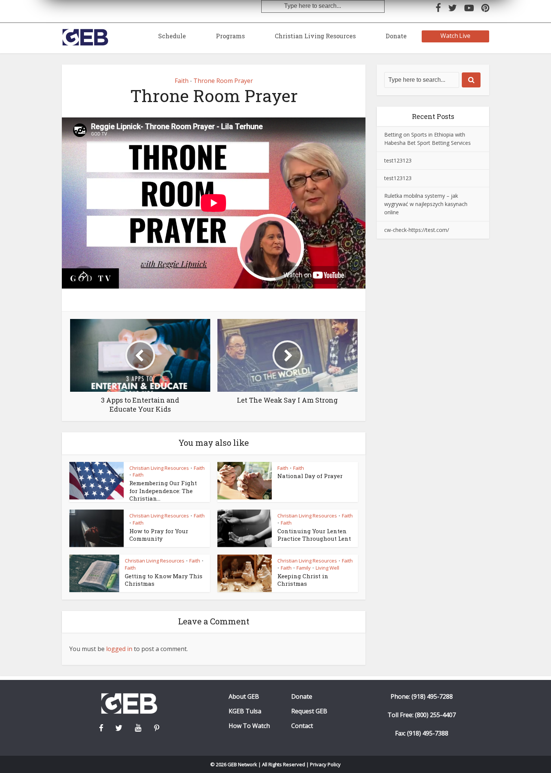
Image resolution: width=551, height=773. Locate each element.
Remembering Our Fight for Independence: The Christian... (163, 490)
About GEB (244, 696)
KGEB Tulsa (245, 711)
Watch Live (455, 36)
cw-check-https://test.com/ (416, 229)
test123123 (398, 160)
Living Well (327, 567)
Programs (230, 36)
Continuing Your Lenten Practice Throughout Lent (314, 534)
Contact (302, 725)
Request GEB (309, 711)
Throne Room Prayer (223, 81)
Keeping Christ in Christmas (302, 579)
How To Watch (249, 725)
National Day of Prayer (310, 476)
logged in (119, 649)
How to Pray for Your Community (158, 534)
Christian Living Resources (315, 36)
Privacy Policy (325, 764)
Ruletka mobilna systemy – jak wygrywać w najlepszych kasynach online (425, 204)
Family (303, 567)
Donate (396, 36)
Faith (182, 81)
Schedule (172, 36)
